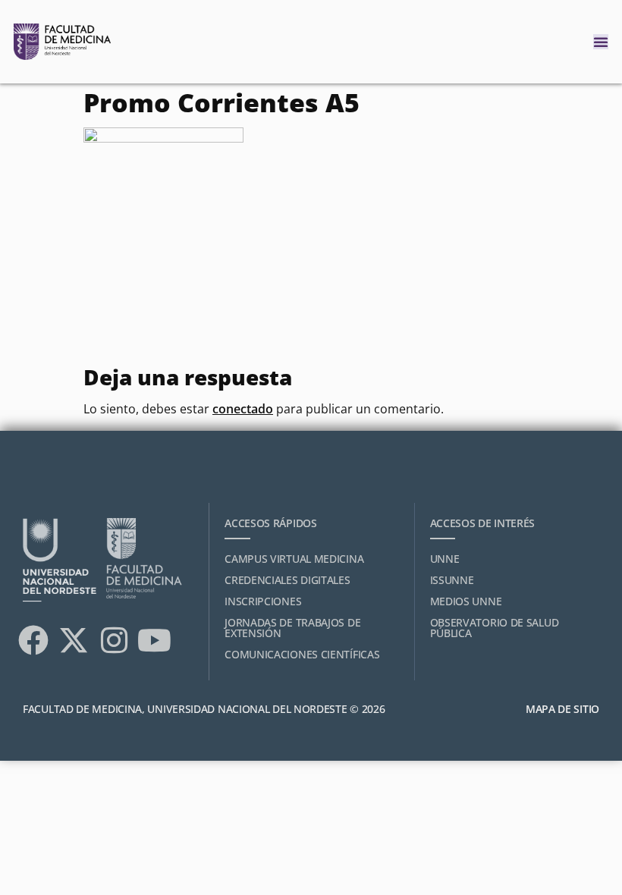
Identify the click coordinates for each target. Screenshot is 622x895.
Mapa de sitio (562, 709)
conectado (242, 408)
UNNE (445, 558)
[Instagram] (114, 640)
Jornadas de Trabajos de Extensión (292, 627)
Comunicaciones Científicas (302, 654)
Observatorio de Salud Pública (494, 627)
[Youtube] (154, 640)
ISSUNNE (452, 580)
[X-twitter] (73, 640)
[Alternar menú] (600, 41)
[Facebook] (33, 640)
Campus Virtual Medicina (294, 558)
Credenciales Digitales (287, 580)
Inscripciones (263, 601)
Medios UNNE (466, 601)
